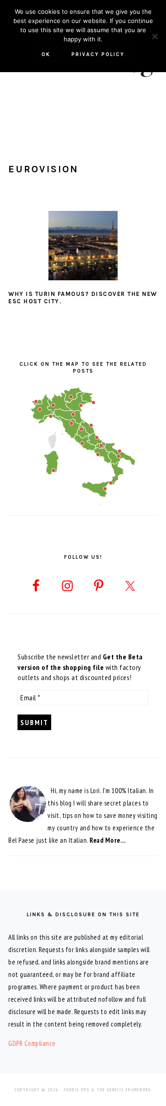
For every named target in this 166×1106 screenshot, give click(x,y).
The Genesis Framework (124, 1089)
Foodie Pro (76, 1089)
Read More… (107, 840)
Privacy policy (98, 54)
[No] (154, 36)
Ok (46, 54)
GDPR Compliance (32, 1043)
